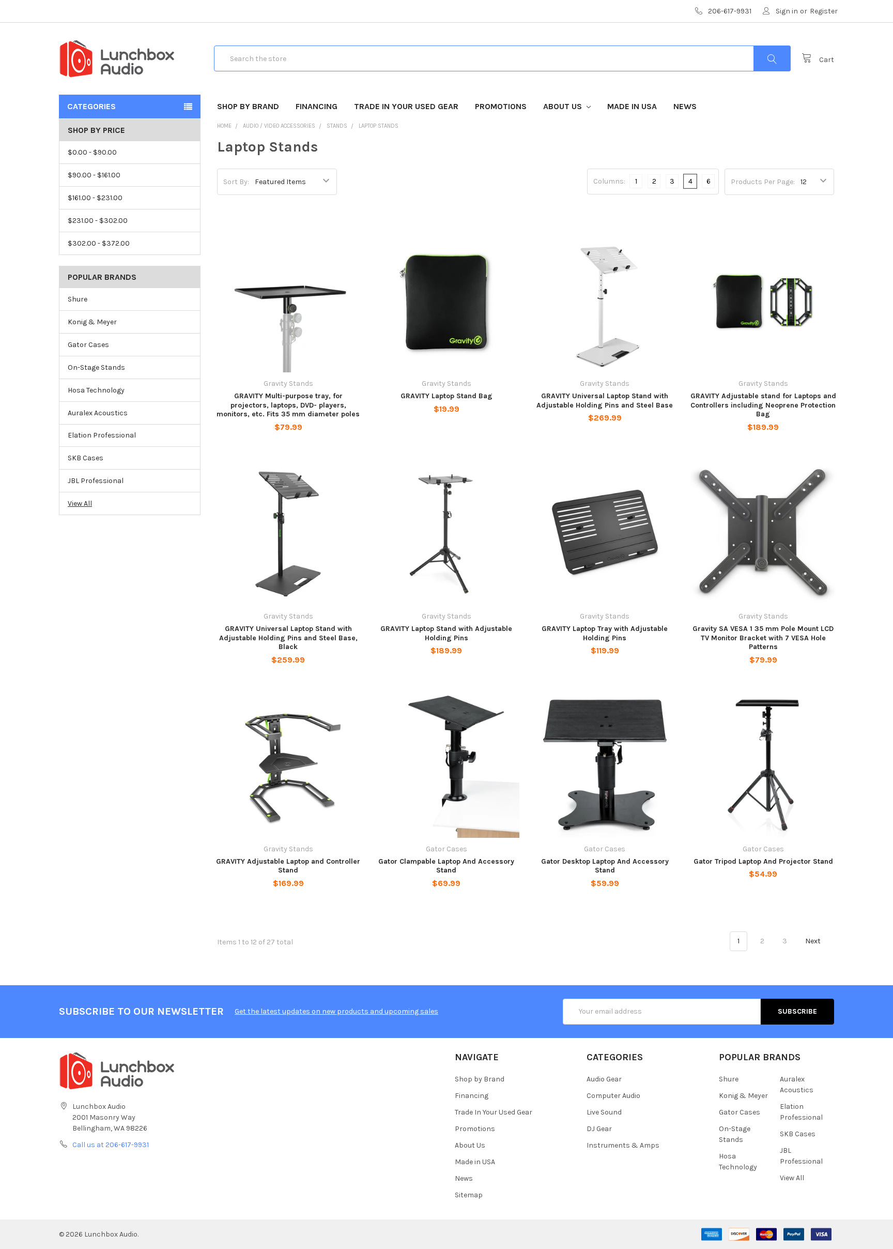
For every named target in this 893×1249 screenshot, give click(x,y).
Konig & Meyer (92, 322)
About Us (563, 106)
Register (824, 11)
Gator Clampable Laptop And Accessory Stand (446, 866)
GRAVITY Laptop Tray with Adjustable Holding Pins (605, 633)
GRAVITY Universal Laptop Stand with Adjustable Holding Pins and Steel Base (604, 401)
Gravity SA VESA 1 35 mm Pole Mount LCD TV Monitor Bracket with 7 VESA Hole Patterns (763, 637)
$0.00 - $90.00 (92, 152)
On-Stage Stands (96, 367)
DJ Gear (599, 1128)
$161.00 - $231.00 (95, 197)
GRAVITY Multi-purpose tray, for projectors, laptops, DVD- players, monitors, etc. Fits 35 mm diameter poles (288, 405)
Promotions (501, 106)
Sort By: (236, 181)
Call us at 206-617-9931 (110, 1144)
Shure (77, 299)
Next (813, 941)
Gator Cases (88, 344)
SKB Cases (85, 458)
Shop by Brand (248, 106)
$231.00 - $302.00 (98, 220)
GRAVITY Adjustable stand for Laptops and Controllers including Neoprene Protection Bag (763, 405)
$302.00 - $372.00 (99, 243)
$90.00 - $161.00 (94, 175)
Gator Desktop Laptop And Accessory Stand (605, 866)
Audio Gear (604, 1079)
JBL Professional (96, 480)
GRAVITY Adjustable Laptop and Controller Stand (288, 866)
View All (80, 503)
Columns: (609, 181)
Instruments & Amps (623, 1145)
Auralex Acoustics (98, 413)
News (685, 106)
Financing (316, 106)
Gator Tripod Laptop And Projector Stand (763, 861)
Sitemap (469, 1195)
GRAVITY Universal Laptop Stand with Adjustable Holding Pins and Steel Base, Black (288, 637)
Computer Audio (613, 1095)
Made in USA (632, 106)
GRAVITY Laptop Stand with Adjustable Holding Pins (446, 633)
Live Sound (604, 1112)
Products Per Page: (763, 181)
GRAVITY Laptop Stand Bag (446, 396)
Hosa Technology (96, 390)
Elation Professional (102, 435)
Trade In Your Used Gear (406, 106)
